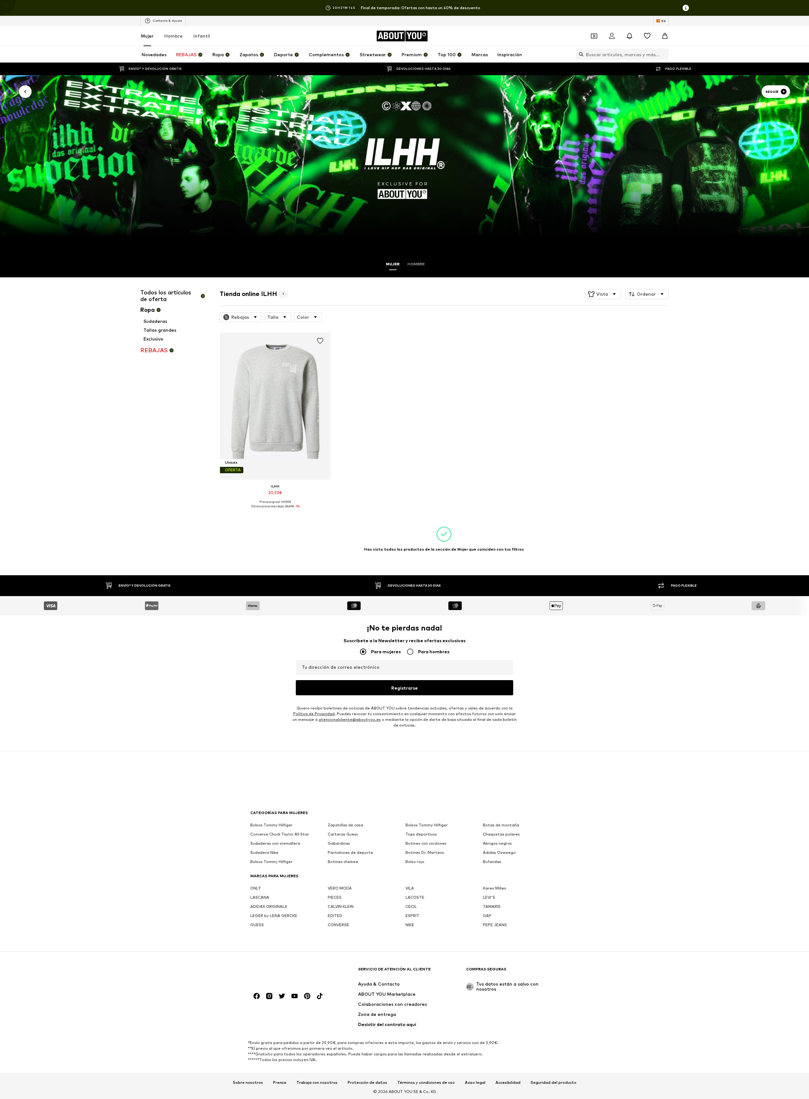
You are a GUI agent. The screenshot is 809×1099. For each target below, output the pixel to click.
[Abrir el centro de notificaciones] (629, 36)
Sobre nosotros (248, 1082)
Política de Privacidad (314, 713)
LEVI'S (489, 897)
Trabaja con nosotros (317, 1082)
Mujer (147, 36)
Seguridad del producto (553, 1082)
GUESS (257, 924)
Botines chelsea (343, 861)
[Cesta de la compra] (665, 36)
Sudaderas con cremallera (275, 843)
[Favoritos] (647, 36)
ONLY (255, 888)
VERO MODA (340, 888)
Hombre (173, 36)
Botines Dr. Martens (424, 852)
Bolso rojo (414, 861)
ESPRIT (412, 915)
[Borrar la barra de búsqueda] (664, 54)
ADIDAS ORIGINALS (268, 906)
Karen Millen (494, 888)
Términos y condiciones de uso (426, 1082)
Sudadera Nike (264, 852)
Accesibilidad (508, 1082)
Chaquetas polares (501, 834)
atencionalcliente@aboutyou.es (350, 719)
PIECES (335, 897)
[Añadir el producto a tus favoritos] (320, 341)
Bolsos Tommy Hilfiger (271, 825)
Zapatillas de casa (345, 825)
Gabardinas (339, 843)
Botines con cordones (426, 843)
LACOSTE (414, 897)
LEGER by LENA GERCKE (273, 915)
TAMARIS (492, 906)
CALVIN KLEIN (341, 906)
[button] (603, 294)
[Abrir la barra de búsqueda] (579, 54)
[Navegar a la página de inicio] (285, 972)
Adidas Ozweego (499, 852)
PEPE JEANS (495, 924)
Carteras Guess (343, 834)
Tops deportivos (421, 834)
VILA (409, 888)
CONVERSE (338, 924)
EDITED (335, 915)
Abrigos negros (497, 843)
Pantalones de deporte (350, 852)
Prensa (279, 1082)
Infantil (201, 36)
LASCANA (259, 897)
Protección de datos (367, 1082)
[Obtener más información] (275, 510)
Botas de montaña (501, 825)
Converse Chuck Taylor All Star (279, 834)
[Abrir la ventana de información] (686, 8)
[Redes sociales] (256, 996)
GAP (487, 915)
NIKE (409, 924)
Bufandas (492, 861)
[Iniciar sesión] (612, 36)
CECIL (411, 906)
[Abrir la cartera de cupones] (594, 36)
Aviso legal (475, 1082)
